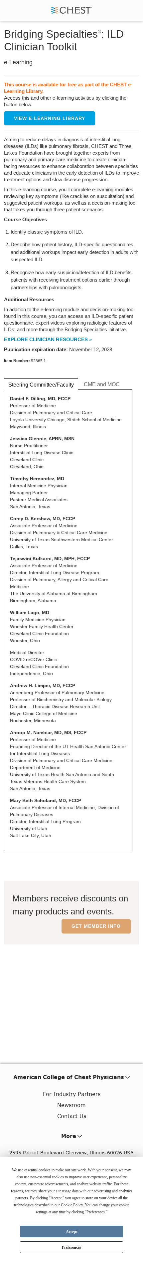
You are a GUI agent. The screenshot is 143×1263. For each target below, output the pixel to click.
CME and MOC (102, 384)
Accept (71, 1231)
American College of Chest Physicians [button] (68, 1077)
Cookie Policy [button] (72, 1205)
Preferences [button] (95, 1212)
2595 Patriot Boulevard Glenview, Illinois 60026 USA (71, 1152)
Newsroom (71, 1105)
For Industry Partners (71, 1094)
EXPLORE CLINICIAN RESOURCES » (48, 339)
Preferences (71, 1247)
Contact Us (71, 1116)
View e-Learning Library (49, 118)
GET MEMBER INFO (96, 926)
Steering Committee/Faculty (41, 385)
